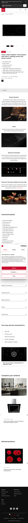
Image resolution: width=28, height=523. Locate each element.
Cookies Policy (21, 518)
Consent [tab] (5, 249)
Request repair (4, 491)
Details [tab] (14, 249)
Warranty (3, 493)
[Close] (26, 1)
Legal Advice (6, 518)
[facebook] (11, 508)
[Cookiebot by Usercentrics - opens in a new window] (20, 246)
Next (23, 46)
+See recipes (19, 188)
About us (3, 503)
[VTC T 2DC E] (14, 456)
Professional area (18, 493)
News (2, 501)
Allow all (14, 268)
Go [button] (24, 5)
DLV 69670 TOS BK (8, 419)
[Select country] (22, 9)
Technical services (5, 495)
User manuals (17, 491)
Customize (13, 272)
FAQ (15, 495)
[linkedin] (17, 508)
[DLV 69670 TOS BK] (14, 408)
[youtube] (14, 508)
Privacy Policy (13, 518)
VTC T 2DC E (7, 467)
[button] (11, 5)
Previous (0, 415)
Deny (14, 276)
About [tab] (22, 249)
